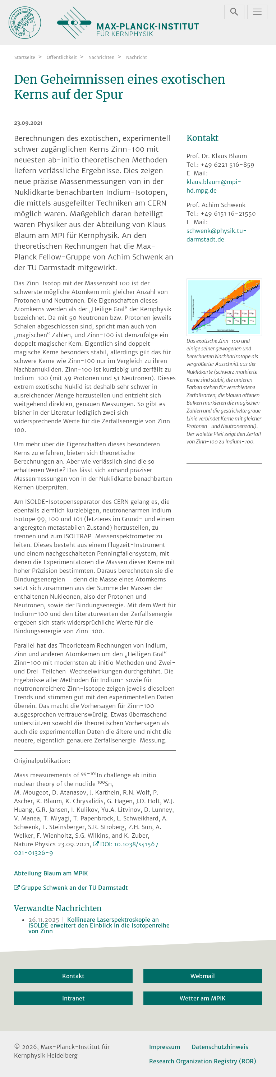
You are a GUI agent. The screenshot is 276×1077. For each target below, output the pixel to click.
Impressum (164, 1046)
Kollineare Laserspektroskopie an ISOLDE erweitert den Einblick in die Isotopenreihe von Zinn (99, 925)
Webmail (202, 976)
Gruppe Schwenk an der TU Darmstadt (74, 887)
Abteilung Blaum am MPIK (51, 873)
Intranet (73, 998)
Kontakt (73, 976)
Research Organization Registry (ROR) (202, 1061)
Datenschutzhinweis (220, 1046)
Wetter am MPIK (203, 998)
